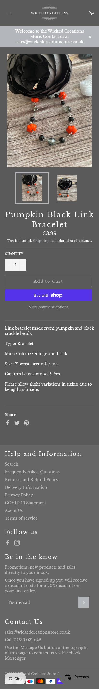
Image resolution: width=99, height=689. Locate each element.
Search (11, 464)
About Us (14, 510)
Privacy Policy (19, 495)
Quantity (14, 253)
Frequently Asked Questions (32, 471)
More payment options (48, 307)
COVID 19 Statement (25, 502)
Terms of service (21, 518)
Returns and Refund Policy (31, 479)
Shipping (41, 240)
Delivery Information (26, 487)
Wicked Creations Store (37, 673)
